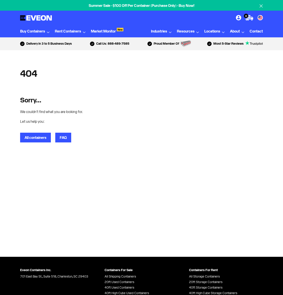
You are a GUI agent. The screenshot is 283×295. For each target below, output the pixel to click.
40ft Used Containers (119, 287)
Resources (186, 31)
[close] (261, 6)
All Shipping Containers (120, 276)
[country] (260, 17)
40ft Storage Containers (205, 287)
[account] (238, 17)
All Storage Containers (204, 276)
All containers (35, 137)
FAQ (63, 137)
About (235, 31)
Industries (159, 31)
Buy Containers (32, 31)
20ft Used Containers (119, 282)
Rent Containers (68, 31)
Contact (256, 31)
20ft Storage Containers (205, 282)
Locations (212, 31)
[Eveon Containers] (44, 18)
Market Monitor (106, 30)
